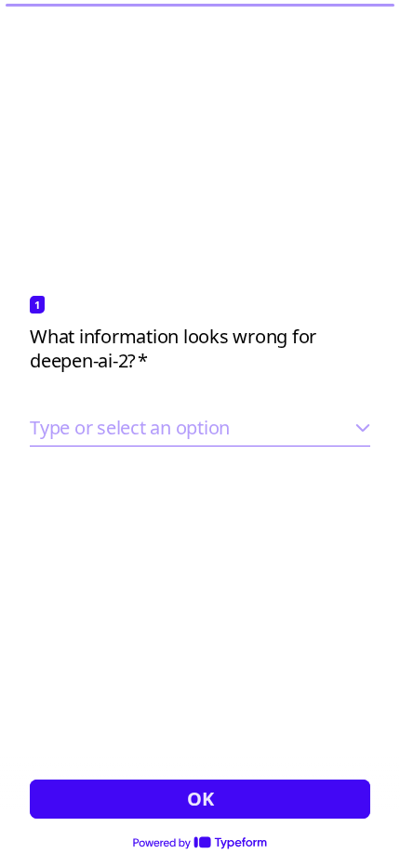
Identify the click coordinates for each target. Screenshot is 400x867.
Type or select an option (130, 427)
